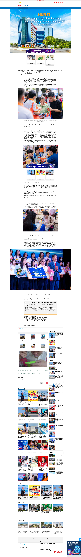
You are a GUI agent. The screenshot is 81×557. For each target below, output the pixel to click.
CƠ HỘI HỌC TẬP (21, 388)
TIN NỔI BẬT (51, 452)
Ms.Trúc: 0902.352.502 (28, 548)
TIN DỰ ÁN (55, 2)
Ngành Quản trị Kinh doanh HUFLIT (41, 370)
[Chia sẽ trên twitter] (21, 328)
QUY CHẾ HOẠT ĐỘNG (31, 538)
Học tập (38, 373)
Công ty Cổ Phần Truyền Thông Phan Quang (47, 543)
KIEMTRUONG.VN (60, 2)
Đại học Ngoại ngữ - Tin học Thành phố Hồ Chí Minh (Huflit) (27, 373)
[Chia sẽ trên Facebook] (21, 544)
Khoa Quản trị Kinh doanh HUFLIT (23, 370)
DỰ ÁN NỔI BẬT (21, 520)
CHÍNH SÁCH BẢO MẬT (40, 538)
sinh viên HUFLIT (32, 370)
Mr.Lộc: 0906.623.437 (21, 548)
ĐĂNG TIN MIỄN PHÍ (41, 0)
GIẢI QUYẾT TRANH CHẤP (50, 538)
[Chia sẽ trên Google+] (19, 328)
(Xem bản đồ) (59, 544)
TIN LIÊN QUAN (52, 331)
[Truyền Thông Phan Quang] (19, 2)
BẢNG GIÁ (57, 538)
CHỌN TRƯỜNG (21, 502)
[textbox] (54, 5)
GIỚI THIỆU (24, 538)
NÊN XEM (20, 483)
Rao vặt (41, 541)
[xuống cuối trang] (80, 541)
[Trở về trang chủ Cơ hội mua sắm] (80, 539)
